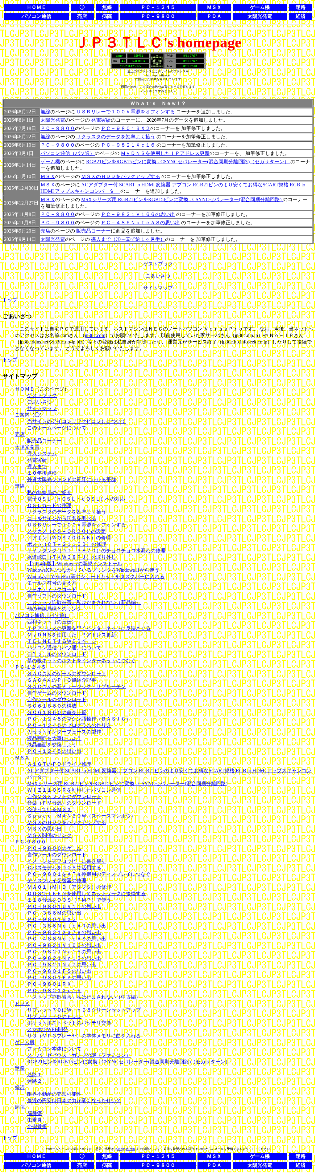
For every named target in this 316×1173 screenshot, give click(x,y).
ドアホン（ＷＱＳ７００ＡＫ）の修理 (69, 537)
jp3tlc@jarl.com (125, 1149)
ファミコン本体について (54, 1048)
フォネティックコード (52, 589)
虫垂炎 (34, 1119)
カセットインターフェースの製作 (64, 731)
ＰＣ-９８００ (30, 841)
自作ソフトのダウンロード (56, 596)
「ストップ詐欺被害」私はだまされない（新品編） (84, 602)
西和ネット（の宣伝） (52, 621)
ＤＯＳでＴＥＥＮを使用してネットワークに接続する (86, 893)
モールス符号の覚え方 (52, 583)
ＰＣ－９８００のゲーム (54, 848)
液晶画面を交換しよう (52, 744)
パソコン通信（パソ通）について (64, 647)
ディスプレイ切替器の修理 (56, 880)
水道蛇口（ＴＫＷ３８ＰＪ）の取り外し (71, 557)
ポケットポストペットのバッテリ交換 (69, 1022)
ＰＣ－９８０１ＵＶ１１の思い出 (64, 906)
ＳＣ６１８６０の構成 (52, 705)
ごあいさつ (158, 275)
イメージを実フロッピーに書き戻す (66, 861)
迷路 (20, 1068)
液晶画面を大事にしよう (54, 738)
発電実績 (101, 120)
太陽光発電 (52, 120)
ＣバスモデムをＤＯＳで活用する (64, 867)
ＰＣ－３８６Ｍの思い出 (54, 912)
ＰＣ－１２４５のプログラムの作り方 (69, 725)
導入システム (42, 453)
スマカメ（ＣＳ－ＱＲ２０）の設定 (66, 531)
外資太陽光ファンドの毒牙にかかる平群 (71, 479)
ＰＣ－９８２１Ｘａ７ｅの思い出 (64, 932)
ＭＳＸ (47, 176)
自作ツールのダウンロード (56, 654)
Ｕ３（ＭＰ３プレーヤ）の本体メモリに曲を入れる (84, 1035)
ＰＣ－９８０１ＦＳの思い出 (59, 971)
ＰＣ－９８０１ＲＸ (49, 984)
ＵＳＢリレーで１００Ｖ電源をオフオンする (126, 111)
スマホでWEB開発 (47, 1029)
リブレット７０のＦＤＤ (54, 1016)
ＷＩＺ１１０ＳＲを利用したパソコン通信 (74, 790)
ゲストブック (158, 263)
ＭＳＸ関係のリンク (49, 835)
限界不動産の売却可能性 (54, 1094)
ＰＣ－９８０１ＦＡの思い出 (59, 977)
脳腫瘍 (34, 1113)
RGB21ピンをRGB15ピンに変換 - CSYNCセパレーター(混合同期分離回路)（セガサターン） (188, 161)
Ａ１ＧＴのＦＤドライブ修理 (59, 764)
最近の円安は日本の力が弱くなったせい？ (74, 1100)
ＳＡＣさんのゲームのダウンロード (66, 673)
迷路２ (34, 1081)
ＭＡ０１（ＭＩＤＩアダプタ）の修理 (69, 887)
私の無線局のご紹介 (49, 492)
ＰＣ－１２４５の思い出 (54, 751)
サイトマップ (158, 287)
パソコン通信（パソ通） (67, 153)
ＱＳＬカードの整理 (49, 505)
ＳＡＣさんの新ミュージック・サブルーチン (76, 686)
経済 (20, 1087)
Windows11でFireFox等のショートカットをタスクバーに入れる (95, 576)
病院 (20, 1107)
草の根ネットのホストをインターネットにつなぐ (81, 660)
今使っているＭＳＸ (49, 809)
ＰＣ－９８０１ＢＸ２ (125, 128)
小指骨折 (37, 1126)
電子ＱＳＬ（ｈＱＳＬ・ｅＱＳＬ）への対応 (76, 498)
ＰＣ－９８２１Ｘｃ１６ (128, 145)
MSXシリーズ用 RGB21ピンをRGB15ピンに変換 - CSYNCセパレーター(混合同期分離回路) (182, 199)
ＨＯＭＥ (25, 389)
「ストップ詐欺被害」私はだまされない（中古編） (84, 997)
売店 (45, 230)
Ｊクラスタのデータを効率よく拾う (115, 136)
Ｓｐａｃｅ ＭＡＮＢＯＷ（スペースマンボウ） (81, 815)
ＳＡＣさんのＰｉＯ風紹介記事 (61, 680)
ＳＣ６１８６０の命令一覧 (56, 712)
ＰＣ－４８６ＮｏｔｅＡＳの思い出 (140, 222)
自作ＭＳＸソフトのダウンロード (64, 796)
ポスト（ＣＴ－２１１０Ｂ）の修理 (66, 544)
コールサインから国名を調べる (61, 518)
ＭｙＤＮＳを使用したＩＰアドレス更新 (165, 153)
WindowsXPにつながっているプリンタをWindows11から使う (93, 570)
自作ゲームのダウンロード (56, 693)
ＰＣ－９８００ (57, 128)
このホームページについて (56, 427)
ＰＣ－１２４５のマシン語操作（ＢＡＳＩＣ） (79, 718)
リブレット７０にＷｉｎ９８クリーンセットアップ (84, 1010)
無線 (45, 111)
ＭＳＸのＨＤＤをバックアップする (120, 176)
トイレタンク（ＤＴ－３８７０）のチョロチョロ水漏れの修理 (96, 550)
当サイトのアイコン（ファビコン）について (76, 421)
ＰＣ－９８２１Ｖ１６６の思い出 (138, 214)
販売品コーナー (93, 230)
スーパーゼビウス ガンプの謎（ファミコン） (79, 1055)
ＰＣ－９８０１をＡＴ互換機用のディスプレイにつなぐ (89, 874)
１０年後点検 (42, 473)
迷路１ (34, 1074)
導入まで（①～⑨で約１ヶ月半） (128, 239)
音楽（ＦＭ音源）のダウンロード (64, 803)
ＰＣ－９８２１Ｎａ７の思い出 (61, 964)
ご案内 (22, 414)
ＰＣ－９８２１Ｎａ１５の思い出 (64, 951)
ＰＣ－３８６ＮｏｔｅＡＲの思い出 (66, 925)
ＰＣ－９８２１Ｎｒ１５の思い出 (64, 958)
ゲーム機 (50, 161)
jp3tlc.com (95, 335)
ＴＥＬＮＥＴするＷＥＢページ (61, 641)
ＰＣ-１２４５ (30, 667)
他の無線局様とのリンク (54, 608)
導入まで (37, 466)
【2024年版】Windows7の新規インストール (74, 563)
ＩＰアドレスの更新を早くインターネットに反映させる (89, 628)
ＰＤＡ (22, 1003)
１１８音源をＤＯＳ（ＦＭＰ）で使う (69, 900)
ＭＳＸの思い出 (44, 828)
